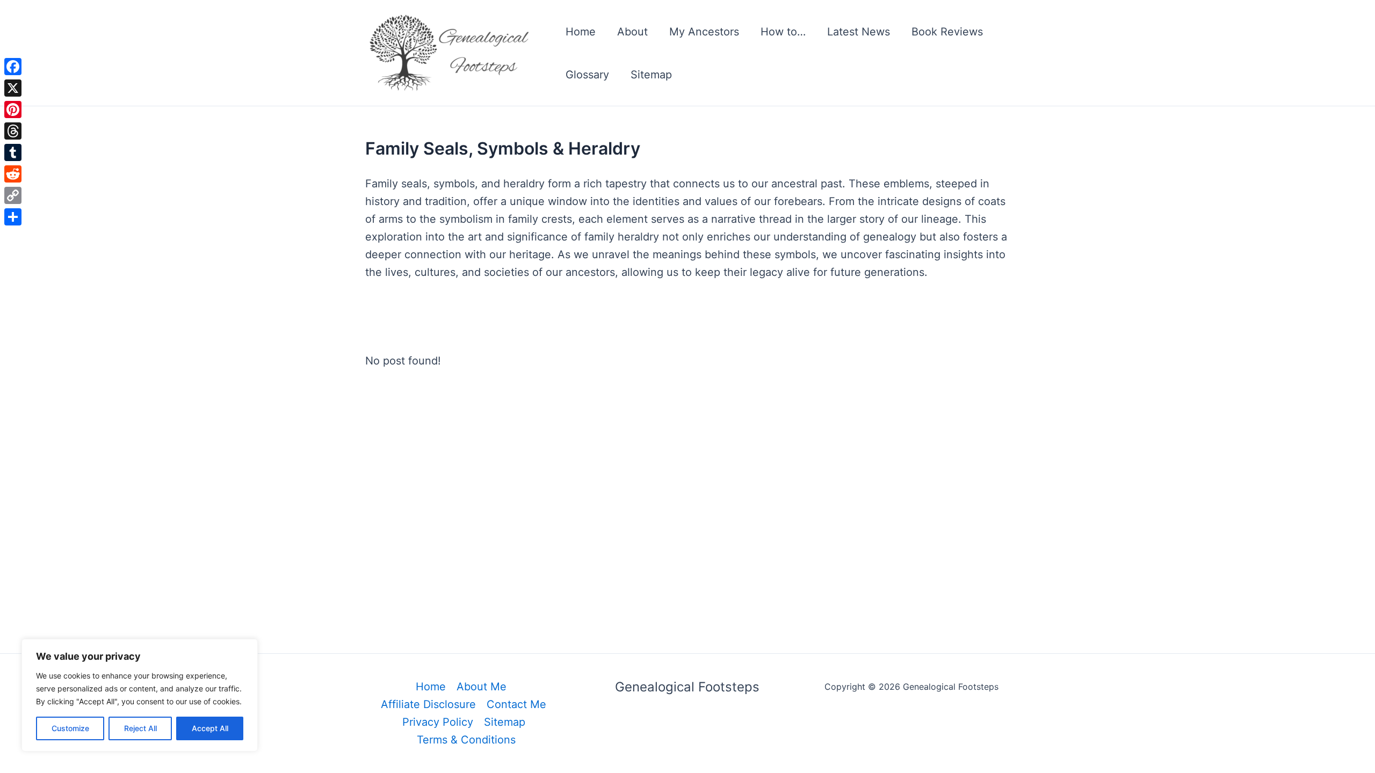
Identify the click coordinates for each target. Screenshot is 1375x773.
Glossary (587, 74)
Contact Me (516, 704)
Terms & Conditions (466, 739)
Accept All (210, 728)
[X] (13, 88)
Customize (70, 728)
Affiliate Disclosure (428, 704)
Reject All (140, 728)
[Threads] (13, 131)
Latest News (858, 31)
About (632, 31)
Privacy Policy (437, 722)
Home (581, 31)
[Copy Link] (13, 195)
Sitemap (651, 74)
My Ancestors (704, 31)
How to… (783, 31)
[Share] (13, 217)
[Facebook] (13, 66)
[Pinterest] (13, 109)
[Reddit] (13, 174)
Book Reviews (947, 31)
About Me (481, 686)
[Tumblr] (13, 152)
